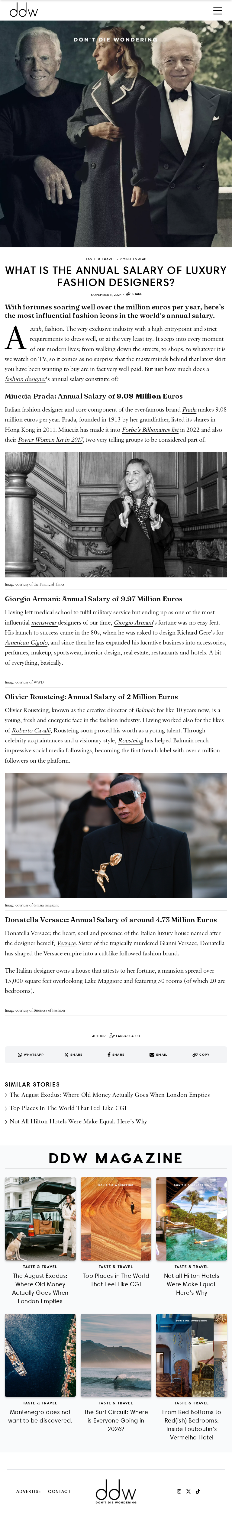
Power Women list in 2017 (50, 440)
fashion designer (25, 379)
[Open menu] (218, 9)
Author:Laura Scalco (116, 1036)
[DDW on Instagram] (179, 1491)
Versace (66, 943)
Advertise (28, 1491)
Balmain (145, 710)
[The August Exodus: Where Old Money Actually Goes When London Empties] (40, 1218)
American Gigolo (26, 643)
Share (137, 294)
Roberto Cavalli (30, 731)
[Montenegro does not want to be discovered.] (40, 1355)
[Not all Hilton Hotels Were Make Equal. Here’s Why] (191, 1218)
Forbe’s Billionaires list (150, 430)
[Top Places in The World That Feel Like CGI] (116, 1218)
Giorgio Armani (133, 623)
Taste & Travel (40, 1266)
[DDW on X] (188, 1491)
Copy (204, 1055)
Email (161, 1055)
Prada (189, 410)
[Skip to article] (116, 134)
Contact (59, 1491)
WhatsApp (34, 1055)
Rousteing (130, 740)
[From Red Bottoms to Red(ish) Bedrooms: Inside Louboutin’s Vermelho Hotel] (191, 1355)
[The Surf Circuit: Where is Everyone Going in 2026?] (116, 1355)
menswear (44, 623)
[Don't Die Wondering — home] (68, 9)
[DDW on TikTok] (198, 1491)
